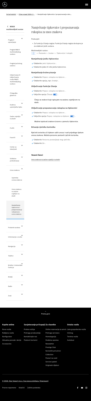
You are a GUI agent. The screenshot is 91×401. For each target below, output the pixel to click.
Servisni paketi (51, 362)
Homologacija (51, 336)
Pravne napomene (9, 387)
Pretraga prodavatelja (32, 333)
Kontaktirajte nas (30, 336)
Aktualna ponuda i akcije (11, 340)
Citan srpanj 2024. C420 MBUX (27, 14)
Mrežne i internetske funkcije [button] (15, 266)
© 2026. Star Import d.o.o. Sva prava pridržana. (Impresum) (25, 381)
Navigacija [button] (11, 246)
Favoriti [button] (12, 137)
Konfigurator (7, 336)
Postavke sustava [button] (14, 227)
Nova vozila (6, 329)
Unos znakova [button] (14, 170)
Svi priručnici (11, 14)
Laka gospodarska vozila (76, 329)
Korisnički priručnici (53, 351)
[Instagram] (86, 387)
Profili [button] (12, 128)
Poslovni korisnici (30, 340)
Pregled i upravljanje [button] (12, 41)
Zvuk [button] (9, 296)
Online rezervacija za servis (56, 329)
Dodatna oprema (52, 340)
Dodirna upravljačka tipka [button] (16, 106)
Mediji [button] (10, 277)
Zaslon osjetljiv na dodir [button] (15, 117)
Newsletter (50, 344)
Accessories (6, 344)
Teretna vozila (72, 336)
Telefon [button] (10, 256)
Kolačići (22, 387)
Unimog (70, 333)
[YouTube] (82, 387)
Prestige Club (51, 347)
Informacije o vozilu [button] (15, 237)
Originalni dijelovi (52, 365)
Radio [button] (10, 286)
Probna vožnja (29, 329)
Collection (49, 354)
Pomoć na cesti (51, 358)
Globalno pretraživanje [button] (14, 160)
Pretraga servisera (52, 333)
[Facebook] (77, 387)
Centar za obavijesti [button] (13, 148)
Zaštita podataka (33, 387)
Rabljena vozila (8, 333)
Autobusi (70, 340)
